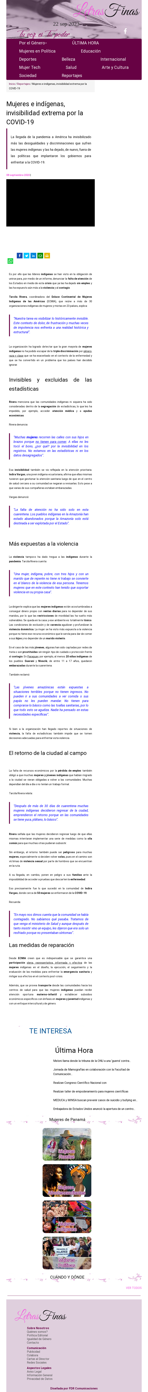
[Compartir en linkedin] (33, 255)
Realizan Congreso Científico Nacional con (79, 1082)
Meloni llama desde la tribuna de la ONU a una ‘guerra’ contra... (92, 1061)
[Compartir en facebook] (20, 255)
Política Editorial (37, 1335)
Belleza (68, 59)
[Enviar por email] (40, 255)
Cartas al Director (38, 1359)
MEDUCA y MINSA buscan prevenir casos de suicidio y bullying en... (95, 1100)
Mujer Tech (29, 67)
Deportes (27, 59)
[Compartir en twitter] (26, 255)
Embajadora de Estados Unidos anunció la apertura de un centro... (94, 1109)
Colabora (32, 1355)
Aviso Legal (34, 1371)
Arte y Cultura (115, 67)
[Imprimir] (47, 255)
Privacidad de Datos (40, 1379)
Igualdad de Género (39, 1339)
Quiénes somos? (37, 1331)
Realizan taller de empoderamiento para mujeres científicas (90, 1091)
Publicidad (33, 1351)
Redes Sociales (37, 1362)
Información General (39, 1375)
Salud (71, 67)
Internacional (113, 59)
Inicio (12, 83)
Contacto (33, 1342)
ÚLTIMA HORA (85, 43)
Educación (91, 51)
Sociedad (27, 75)
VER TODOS (134, 1288)
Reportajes (72, 75)
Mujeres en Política (37, 51)
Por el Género (32, 43)
